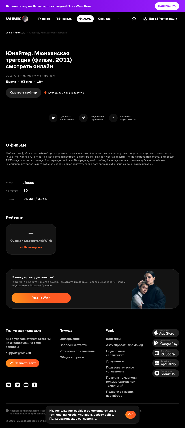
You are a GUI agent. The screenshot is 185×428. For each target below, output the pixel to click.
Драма (28, 182)
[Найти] (134, 19)
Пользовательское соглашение (72, 418)
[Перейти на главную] (17, 18)
